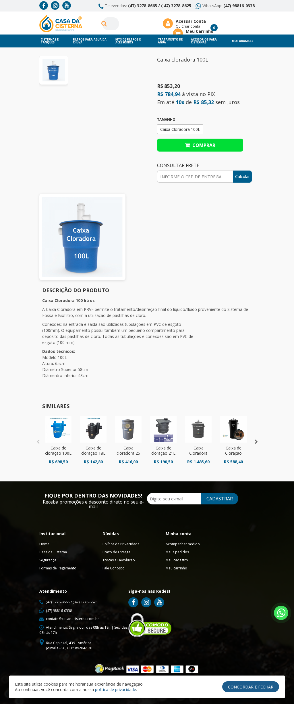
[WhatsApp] (281, 613)
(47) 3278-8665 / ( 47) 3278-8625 (159, 5)
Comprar (202, 145)
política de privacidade (115, 689)
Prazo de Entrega (116, 552)
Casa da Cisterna (53, 552)
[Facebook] (43, 5)
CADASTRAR (219, 499)
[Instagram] (55, 5)
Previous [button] (38, 442)
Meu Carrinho (199, 31)
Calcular (242, 176)
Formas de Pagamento (57, 568)
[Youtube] (66, 5)
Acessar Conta (191, 21)
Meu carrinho (176, 568)
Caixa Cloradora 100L (180, 129)
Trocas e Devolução (118, 560)
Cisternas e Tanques (50, 41)
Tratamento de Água (170, 41)
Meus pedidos (177, 552)
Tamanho (166, 119)
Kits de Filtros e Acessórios (128, 41)
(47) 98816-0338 (239, 5)
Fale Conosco (113, 568)
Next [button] (256, 442)
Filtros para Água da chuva (90, 41)
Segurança (47, 560)
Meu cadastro (177, 560)
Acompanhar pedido (183, 544)
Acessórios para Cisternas (204, 41)
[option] (53, 70)
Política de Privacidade (121, 544)
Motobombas (242, 41)
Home (44, 544)
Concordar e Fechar (250, 687)
